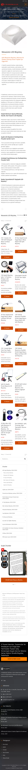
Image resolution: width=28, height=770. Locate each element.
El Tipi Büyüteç (16, 626)
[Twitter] (3, 680)
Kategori (8, 15)
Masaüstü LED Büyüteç (14, 17)
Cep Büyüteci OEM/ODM (8, 513)
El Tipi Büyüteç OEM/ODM (9, 502)
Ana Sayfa (5, 744)
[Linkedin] (4, 680)
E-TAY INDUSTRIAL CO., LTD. (16, 765)
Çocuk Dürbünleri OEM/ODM (9, 524)
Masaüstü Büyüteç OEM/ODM (9, 509)
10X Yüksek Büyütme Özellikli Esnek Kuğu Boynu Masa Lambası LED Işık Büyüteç (21, 352)
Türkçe (25, 1)
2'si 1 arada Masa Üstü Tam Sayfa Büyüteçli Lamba (6, 350)
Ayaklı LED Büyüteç (7, 485)
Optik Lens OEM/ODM (8, 489)
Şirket (4, 747)
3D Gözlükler (4, 631)
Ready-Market (19, 768)
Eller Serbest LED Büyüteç (8, 480)
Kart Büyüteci (4, 626)
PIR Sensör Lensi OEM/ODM (9, 537)
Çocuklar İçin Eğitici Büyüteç (9, 520)
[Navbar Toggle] (25, 4)
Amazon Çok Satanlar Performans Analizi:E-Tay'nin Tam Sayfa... (14, 718)
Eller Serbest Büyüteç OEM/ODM (10, 506)
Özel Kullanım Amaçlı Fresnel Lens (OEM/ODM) (10, 497)
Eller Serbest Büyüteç (11, 628)
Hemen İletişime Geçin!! (14, 659)
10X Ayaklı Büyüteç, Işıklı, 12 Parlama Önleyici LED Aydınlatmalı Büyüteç (7, 279)
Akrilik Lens (15, 624)
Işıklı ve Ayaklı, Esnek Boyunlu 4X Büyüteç (6, 386)
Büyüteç (3, 624)
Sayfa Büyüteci (20, 624)
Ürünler (5, 749)
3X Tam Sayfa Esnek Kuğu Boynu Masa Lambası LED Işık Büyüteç (7, 317)
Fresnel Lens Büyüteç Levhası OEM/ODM (12, 493)
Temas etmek (6, 758)
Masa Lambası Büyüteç (8, 472)
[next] (26, 209)
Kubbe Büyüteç (10, 626)
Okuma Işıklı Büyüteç (7, 482)
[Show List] (26, 215)
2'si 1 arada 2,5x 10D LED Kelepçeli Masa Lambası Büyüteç (6, 240)
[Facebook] (1, 680)
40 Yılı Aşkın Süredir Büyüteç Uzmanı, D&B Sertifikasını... (11, 710)
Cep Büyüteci (4, 628)
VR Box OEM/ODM (7, 533)
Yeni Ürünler (6, 752)
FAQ (4, 755)
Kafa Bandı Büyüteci (19, 628)
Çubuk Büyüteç (22, 626)
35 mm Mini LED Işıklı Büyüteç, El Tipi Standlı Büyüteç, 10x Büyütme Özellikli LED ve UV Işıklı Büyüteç (6, 429)
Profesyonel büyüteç (7, 517)
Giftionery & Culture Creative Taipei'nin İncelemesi (14, 731)
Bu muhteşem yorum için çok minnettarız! (11, 725)
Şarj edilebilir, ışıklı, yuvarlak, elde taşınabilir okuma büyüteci (21, 426)
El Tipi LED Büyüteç (7, 477)
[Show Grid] (24, 215)
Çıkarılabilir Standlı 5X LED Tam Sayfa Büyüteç (21, 277)
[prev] (2, 209)
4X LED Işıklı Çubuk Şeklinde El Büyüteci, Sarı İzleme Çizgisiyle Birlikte (21, 387)
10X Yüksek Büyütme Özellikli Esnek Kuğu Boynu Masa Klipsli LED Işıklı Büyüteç (20, 318)
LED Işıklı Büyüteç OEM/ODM (17, 15)
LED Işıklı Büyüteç (9, 624)
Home (4, 15)
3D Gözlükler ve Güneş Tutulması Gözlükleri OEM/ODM (12, 529)
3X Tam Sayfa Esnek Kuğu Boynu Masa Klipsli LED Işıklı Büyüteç (21, 240)
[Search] (25, 459)
